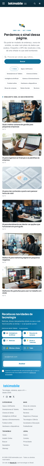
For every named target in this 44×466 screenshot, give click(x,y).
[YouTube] (10, 397)
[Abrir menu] (3, 3)
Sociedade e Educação (31, 423)
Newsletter (6, 445)
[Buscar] (34, 3)
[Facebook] (3, 397)
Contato (26, 438)
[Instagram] (7, 397)
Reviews (36, 88)
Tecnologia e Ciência (30, 419)
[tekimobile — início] (17, 3)
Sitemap (5, 448)
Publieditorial (27, 426)
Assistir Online (7, 438)
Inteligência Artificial (11, 78)
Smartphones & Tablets (14, 73)
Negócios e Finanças (30, 416)
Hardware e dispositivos (29, 83)
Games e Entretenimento (30, 78)
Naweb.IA (13, 463)
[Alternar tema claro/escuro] (40, 3)
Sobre (25, 435)
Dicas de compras (10, 88)
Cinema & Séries (31, 73)
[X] (14, 397)
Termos (25, 445)
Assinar (22, 364)
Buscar (22, 61)
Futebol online (12, 83)
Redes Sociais (25, 88)
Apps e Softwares (27, 69)
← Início (14, 69)
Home (4, 435)
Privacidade (27, 442)
